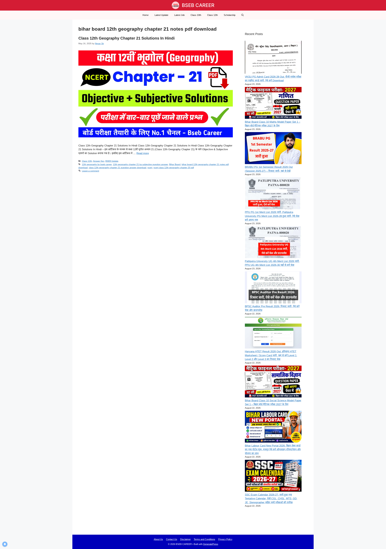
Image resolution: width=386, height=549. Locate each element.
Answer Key (98, 161)
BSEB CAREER (198, 5)
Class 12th (212, 15)
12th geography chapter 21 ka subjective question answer (140, 164)
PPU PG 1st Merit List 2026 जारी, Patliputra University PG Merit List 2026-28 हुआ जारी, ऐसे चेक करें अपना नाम (272, 216)
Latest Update (161, 15)
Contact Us (171, 539)
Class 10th (196, 15)
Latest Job (179, 15)
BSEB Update (111, 161)
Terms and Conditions (204, 539)
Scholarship (229, 15)
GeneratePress (210, 544)
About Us (158, 539)
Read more (142, 153)
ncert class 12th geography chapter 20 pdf (173, 167)
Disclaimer (185, 539)
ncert (149, 167)
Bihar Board (174, 164)
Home (145, 15)
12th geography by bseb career (97, 164)
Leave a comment (90, 171)
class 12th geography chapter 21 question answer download (117, 167)
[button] (242, 15)
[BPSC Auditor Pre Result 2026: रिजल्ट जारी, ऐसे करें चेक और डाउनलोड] (273, 287)
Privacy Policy (225, 539)
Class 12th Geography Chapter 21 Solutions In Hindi (126, 38)
